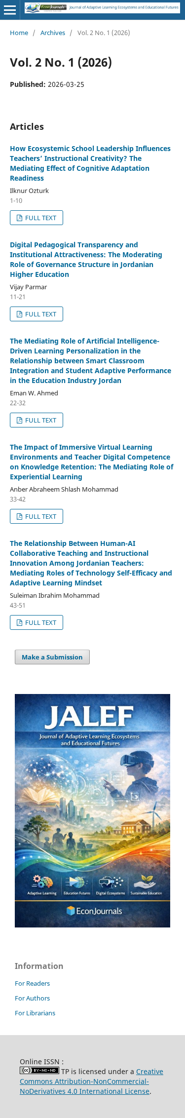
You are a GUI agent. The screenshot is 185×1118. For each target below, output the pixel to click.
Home (19, 32)
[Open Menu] (10, 10)
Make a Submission (52, 657)
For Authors (32, 998)
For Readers (32, 983)
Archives (52, 32)
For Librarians (35, 1012)
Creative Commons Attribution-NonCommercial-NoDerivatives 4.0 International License (91, 1081)
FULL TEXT (40, 217)
